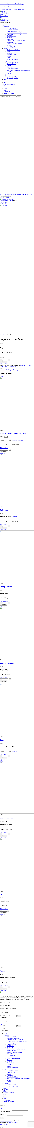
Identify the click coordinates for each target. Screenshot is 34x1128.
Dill (1, 894)
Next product (3, 204)
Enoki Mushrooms (6, 818)
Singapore (14, 751)
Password (3, 1114)
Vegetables (9, 194)
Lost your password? (6, 1121)
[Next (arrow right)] (2, 1127)
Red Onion (4, 510)
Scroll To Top (4, 1124)
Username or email (5, 1111)
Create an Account (14, 1122)
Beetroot (3, 971)
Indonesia (14, 440)
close (1, 1024)
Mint (1, 740)
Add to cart (3, 362)
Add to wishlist (4, 363)
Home (1, 194)
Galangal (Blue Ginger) (6, 200)
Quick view (3, 453)
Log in (2, 1117)
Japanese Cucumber (7, 663)
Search (19, 96)
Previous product (4, 197)
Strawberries (3, 335)
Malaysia (20, 440)
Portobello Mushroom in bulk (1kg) (13, 433)
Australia (14, 516)
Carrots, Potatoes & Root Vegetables (22, 194)
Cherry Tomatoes (6, 587)
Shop (4, 194)
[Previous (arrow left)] (0, 1127)
